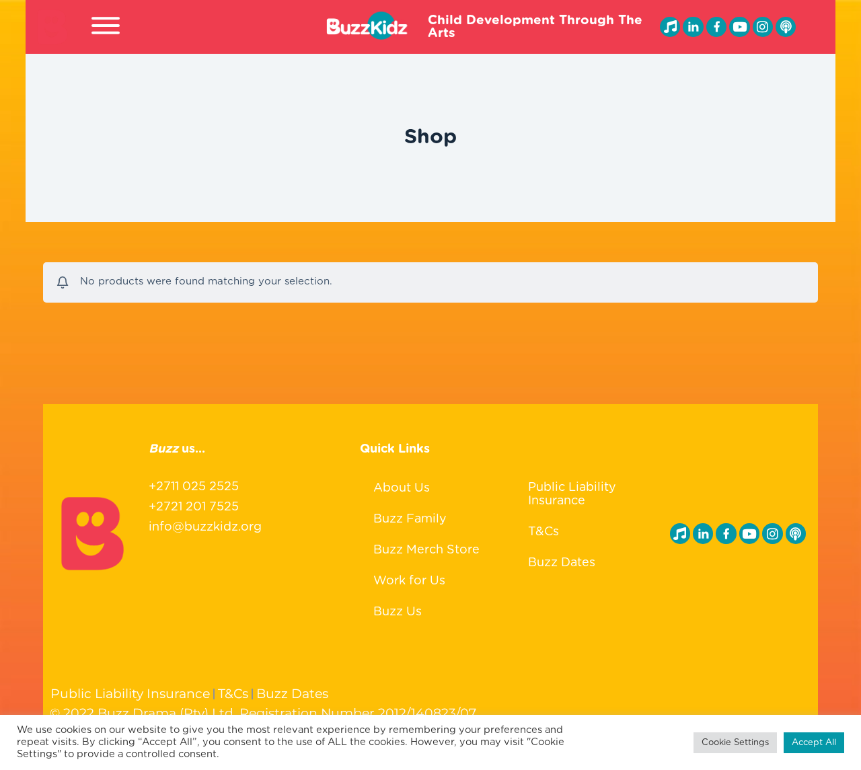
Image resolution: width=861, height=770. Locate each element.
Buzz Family (410, 519)
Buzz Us (397, 612)
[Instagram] (763, 27)
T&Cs (543, 532)
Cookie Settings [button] (735, 742)
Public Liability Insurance (572, 494)
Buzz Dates (561, 563)
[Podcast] (786, 27)
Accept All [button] (814, 742)
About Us (401, 488)
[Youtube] (739, 27)
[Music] (670, 27)
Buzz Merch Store (426, 550)
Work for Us (409, 581)
